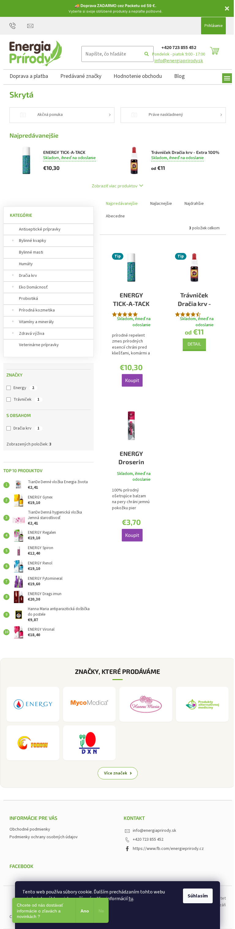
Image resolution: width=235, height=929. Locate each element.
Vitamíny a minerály (36, 322)
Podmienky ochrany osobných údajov (43, 837)
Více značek (115, 773)
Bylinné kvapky (32, 241)
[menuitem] (28, 77)
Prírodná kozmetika (37, 310)
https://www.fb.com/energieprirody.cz (168, 849)
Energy (23, 388)
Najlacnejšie (161, 204)
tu (131, 898)
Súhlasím (198, 896)
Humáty (26, 264)
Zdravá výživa (31, 334)
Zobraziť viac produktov (114, 185)
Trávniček (26, 399)
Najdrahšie (194, 204)
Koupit (132, 380)
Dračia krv (28, 276)
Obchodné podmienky (29, 829)
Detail (194, 343)
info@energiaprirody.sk (178, 60)
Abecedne (115, 216)
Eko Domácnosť (33, 287)
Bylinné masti (31, 252)
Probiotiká (28, 299)
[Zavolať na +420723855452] (18, 25)
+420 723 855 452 (178, 47)
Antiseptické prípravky (40, 229)
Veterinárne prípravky (39, 345)
